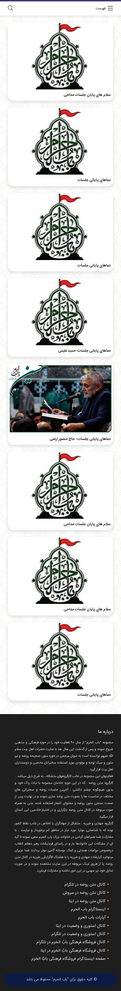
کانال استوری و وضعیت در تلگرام (78, 934)
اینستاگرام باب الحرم (88, 909)
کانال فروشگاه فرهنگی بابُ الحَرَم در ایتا (73, 950)
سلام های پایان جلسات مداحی (87, 95)
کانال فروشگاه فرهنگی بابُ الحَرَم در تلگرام (71, 942)
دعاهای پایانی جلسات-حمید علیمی (84, 351)
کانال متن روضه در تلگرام (85, 884)
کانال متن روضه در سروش (84, 893)
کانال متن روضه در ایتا (87, 901)
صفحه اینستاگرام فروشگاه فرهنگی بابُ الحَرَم (69, 959)
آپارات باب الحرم (92, 917)
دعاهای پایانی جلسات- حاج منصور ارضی (80, 439)
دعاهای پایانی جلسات (94, 180)
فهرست (101, 8)
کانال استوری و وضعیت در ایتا (81, 926)
